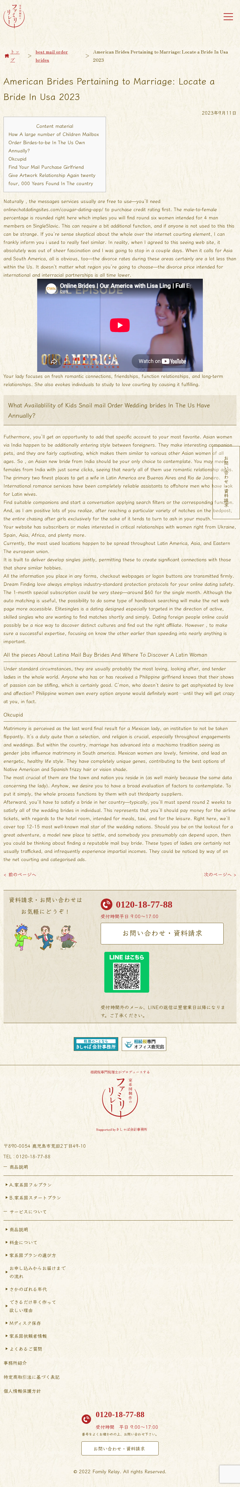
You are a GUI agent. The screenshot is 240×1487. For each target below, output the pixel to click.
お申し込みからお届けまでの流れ (37, 1272)
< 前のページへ (20, 874)
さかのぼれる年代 (28, 1288)
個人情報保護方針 (22, 1390)
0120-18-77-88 (144, 904)
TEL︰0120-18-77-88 (27, 1156)
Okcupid (17, 158)
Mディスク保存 (25, 1322)
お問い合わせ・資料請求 (162, 932)
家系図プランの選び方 (32, 1255)
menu (228, 16)
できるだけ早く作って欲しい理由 (32, 1306)
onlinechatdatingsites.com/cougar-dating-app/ (53, 209)
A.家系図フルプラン (30, 1184)
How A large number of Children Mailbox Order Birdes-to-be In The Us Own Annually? (53, 142)
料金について (23, 1242)
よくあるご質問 (25, 1348)
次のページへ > (220, 874)
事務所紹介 (15, 1362)
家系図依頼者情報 (28, 1335)
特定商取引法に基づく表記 (32, 1376)
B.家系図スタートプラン (35, 1197)
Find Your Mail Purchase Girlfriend (46, 166)
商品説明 (18, 1229)
